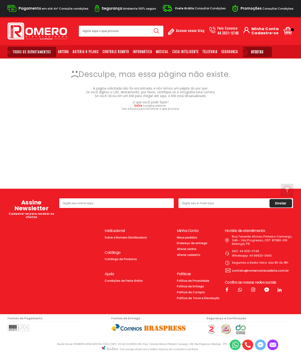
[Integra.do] (241, 333)
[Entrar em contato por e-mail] (272, 345)
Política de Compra (191, 292)
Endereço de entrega (192, 243)
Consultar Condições (200, 8)
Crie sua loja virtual (130, 349)
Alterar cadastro (188, 255)
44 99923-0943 (260, 256)
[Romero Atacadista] (37, 31)
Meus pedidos (187, 237)
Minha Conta (265, 29)
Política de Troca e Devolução (198, 298)
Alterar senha (186, 249)
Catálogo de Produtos (121, 259)
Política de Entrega (190, 286)
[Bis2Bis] (211, 333)
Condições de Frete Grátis (124, 281)
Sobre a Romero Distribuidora (126, 237)
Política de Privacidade (193, 281)
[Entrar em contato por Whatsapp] (235, 345)
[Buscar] (156, 31)
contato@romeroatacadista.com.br (260, 270)
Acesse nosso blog (190, 31)
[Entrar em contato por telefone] (247, 345)
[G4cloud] (226, 333)
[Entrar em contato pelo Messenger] (260, 345)
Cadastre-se (264, 33)
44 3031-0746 (228, 31)
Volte (138, 106)
